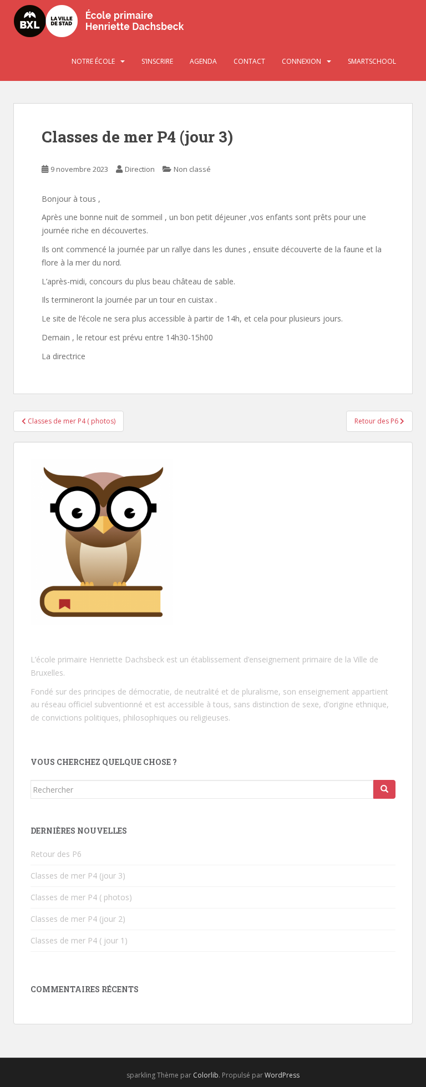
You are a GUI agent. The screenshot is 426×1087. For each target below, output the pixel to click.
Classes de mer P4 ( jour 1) (79, 940)
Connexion (301, 61)
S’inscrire (157, 61)
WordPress (282, 1075)
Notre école (93, 61)
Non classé (192, 169)
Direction (140, 169)
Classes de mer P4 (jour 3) (78, 875)
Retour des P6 (56, 854)
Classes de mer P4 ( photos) (81, 897)
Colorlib (206, 1075)
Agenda (203, 61)
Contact (249, 61)
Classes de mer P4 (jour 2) (78, 919)
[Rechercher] (384, 789)
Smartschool (372, 61)
